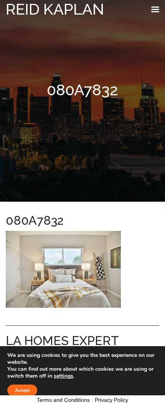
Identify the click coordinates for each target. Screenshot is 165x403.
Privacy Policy (111, 400)
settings (63, 376)
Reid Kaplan (55, 9)
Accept (22, 390)
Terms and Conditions (63, 400)
